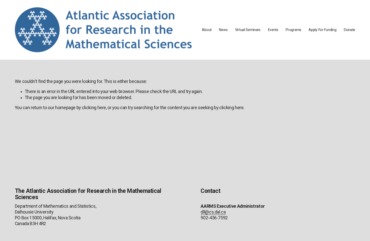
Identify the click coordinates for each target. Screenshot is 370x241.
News (223, 30)
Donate (349, 30)
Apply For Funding (322, 30)
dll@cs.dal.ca (213, 212)
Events (273, 30)
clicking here (94, 107)
